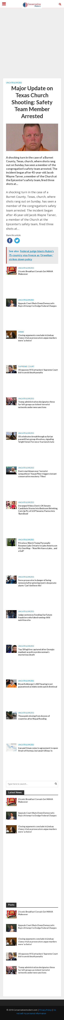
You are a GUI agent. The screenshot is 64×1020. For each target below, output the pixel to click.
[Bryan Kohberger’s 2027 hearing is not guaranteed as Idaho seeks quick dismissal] (11, 683)
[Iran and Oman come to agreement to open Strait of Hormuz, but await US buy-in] (11, 747)
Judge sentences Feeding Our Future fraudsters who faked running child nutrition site (35, 617)
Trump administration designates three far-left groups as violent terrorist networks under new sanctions (36, 404)
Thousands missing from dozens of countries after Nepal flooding (34, 717)
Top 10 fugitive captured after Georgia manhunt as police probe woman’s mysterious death (36, 652)
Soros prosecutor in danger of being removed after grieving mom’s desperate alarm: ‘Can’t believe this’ (37, 583)
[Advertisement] (32, 43)
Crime (21, 332)
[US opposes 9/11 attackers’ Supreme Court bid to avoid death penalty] (11, 369)
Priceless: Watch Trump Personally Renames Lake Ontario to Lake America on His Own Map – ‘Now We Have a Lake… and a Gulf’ (37, 547)
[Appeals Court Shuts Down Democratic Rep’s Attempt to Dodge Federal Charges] (11, 302)
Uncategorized (14, 82)
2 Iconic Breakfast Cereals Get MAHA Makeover (35, 272)
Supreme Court (26, 366)
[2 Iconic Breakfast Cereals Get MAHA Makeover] (11, 270)
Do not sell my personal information (36, 1012)
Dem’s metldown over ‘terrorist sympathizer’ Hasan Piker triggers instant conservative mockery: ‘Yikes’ (37, 474)
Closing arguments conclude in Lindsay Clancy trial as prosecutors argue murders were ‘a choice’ (37, 338)
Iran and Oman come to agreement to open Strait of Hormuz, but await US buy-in (38, 749)
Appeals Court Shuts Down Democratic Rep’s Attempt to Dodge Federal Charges (37, 304)
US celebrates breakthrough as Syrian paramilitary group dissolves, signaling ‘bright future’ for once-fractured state (36, 439)
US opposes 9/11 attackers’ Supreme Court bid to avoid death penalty (38, 371)
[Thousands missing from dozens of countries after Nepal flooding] (11, 715)
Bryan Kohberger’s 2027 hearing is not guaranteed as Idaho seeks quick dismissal (37, 685)
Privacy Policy (45, 1010)
